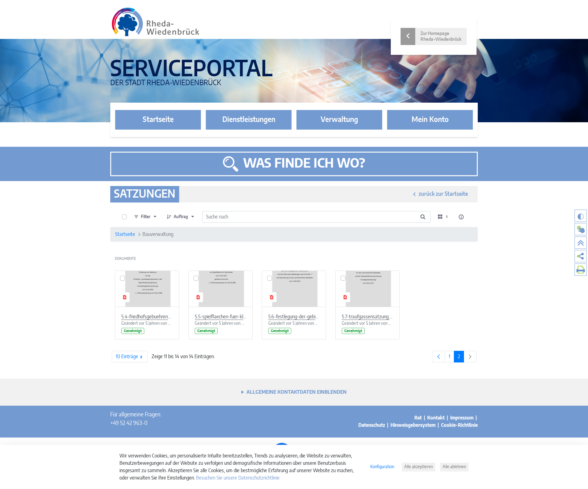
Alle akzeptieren (418, 467)
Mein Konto (430, 119)
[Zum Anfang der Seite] (581, 243)
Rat (418, 417)
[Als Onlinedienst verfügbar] (581, 229)
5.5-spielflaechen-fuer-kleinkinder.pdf (220, 316)
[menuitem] (581, 256)
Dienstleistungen (248, 119)
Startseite (158, 119)
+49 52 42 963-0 (128, 423)
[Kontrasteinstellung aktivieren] (581, 216)
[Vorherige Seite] (438, 356)
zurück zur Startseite (443, 194)
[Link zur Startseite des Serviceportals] (155, 21)
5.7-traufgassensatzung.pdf (367, 316)
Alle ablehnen (454, 467)
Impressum (461, 417)
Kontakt (436, 417)
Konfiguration (382, 467)
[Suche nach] (423, 217)
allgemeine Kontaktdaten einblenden (297, 392)
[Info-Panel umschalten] (461, 217)
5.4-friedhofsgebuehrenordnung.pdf (147, 316)
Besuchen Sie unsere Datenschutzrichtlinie (238, 478)
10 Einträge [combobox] (127, 356)
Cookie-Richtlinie (459, 425)
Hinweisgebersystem (412, 425)
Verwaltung (339, 119)
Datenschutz (371, 425)
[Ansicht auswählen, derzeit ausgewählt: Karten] (443, 217)
